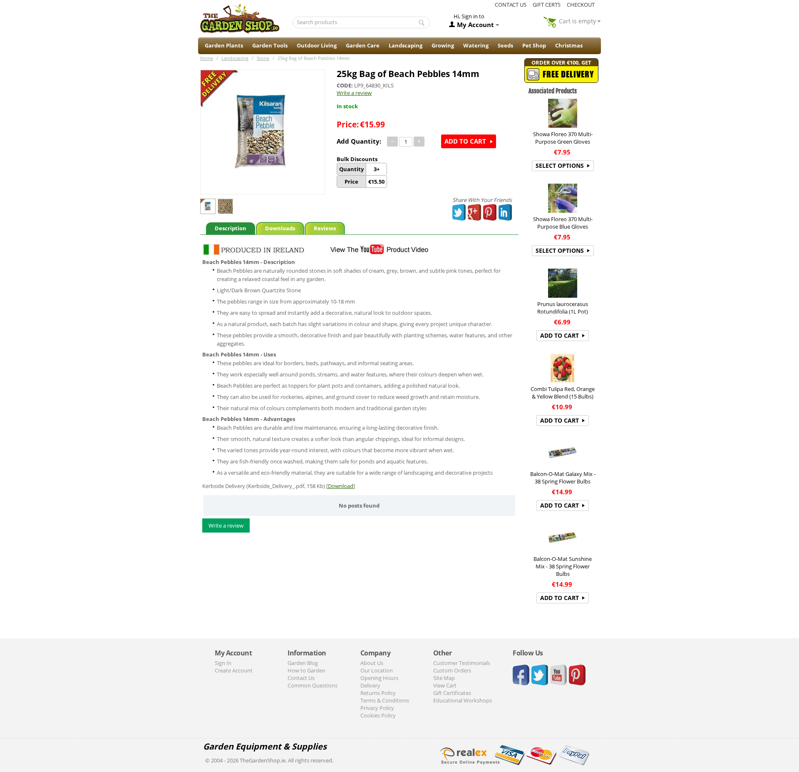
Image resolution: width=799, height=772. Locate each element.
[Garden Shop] (239, 18)
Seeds (505, 45)
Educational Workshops (462, 700)
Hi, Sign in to (469, 16)
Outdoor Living (317, 45)
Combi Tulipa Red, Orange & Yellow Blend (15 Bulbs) (563, 392)
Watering (476, 45)
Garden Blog (303, 663)
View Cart (445, 685)
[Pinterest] (490, 212)
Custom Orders (452, 670)
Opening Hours (379, 678)
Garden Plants (224, 45)
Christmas (569, 45)
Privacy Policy (377, 708)
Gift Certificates (452, 693)
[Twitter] (459, 212)
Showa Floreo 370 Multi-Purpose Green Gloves (563, 137)
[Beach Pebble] (263, 132)
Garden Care (363, 45)
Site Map (444, 678)
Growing (443, 45)
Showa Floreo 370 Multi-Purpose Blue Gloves (563, 222)
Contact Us (301, 678)
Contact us (510, 4)
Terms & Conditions (384, 700)
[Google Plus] (474, 212)
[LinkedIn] (505, 212)
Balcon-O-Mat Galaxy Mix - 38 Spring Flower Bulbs (563, 477)
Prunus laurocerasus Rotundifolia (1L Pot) (562, 307)
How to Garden (306, 670)
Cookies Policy (378, 715)
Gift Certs (547, 4)
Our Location (376, 670)
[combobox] (361, 22)
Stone (263, 58)
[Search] (421, 22)
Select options (560, 165)
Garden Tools (270, 45)
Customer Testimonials (461, 663)
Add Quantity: (359, 141)
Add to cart (465, 141)
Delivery (370, 685)
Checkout (581, 4)
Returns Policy (378, 693)
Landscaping (405, 45)
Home (206, 58)
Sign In (223, 663)
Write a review (354, 93)
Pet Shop (534, 45)
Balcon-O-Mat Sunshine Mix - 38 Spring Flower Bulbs (562, 566)
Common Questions (312, 685)
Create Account (234, 670)
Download (340, 486)
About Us (371, 663)
